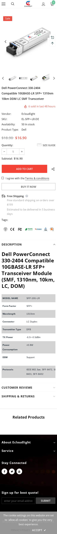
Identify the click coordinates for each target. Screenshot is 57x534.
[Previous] (6, 42)
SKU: (4, 119)
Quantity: (7, 145)
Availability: (8, 124)
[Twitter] (12, 471)
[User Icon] (43, 4)
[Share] (52, 169)
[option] (28, 42)
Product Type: (10, 129)
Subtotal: (7, 158)
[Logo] (28, 4)
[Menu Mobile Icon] (3, 4)
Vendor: (6, 114)
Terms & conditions (37, 178)
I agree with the (15, 178)
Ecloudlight (28, 114)
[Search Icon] (16, 4)
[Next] (51, 78)
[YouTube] (19, 471)
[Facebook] (4, 471)
